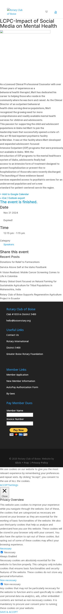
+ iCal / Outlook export (12, 198)
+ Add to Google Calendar (14, 194)
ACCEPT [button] (4, 485)
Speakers (9, 244)
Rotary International (17, 341)
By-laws (10, 393)
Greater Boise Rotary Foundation (24, 354)
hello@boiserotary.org (18, 320)
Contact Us (12, 334)
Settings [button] (13, 485)
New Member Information (20, 381)
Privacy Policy (40, 462)
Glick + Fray (22, 462)
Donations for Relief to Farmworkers (20, 261)
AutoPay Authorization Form (22, 387)
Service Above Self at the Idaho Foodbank (23, 267)
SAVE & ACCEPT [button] (9, 611)
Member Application (17, 374)
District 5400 (13, 347)
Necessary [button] (5, 548)
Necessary (9, 552)
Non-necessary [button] (8, 580)
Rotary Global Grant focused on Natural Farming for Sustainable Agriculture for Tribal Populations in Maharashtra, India (28, 285)
